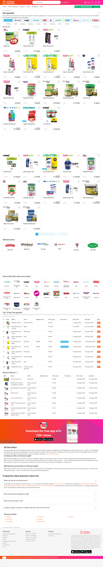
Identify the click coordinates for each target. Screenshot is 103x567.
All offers (7, 10)
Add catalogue (6, 544)
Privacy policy (47, 557)
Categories (35, 6)
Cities (41, 6)
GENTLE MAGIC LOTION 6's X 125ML (21, 485)
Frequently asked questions (9, 534)
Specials (22, 6)
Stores (28, 6)
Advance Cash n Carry (59, 484)
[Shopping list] (99, 2)
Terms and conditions (38, 557)
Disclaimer (29, 557)
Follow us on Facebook (31, 535)
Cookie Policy (54, 557)
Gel (33, 484)
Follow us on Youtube (31, 539)
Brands (4, 539)
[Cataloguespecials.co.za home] (9, 2)
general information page (52, 454)
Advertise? (5, 535)
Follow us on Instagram (31, 537)
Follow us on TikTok (30, 541)
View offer (100, 322)
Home (4, 6)
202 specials (6, 26)
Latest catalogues (13, 6)
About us (5, 543)
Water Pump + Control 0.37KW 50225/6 (43, 485)
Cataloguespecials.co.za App (9, 541)
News (4, 546)
